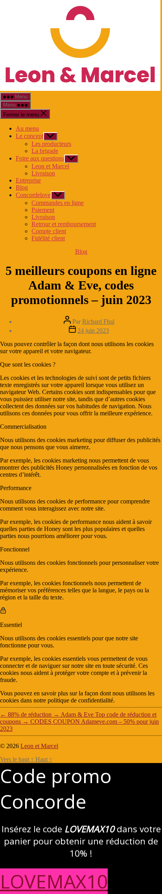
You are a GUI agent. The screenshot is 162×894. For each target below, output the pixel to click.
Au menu (27, 128)
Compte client (48, 231)
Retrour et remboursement (63, 224)
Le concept (29, 136)
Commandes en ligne (57, 202)
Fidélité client (48, 238)
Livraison (43, 173)
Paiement (42, 209)
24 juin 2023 (93, 330)
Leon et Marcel (50, 166)
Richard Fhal (98, 321)
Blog (22, 187)
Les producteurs (51, 143)
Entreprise (28, 180)
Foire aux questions (40, 158)
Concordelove (33, 195)
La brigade (44, 150)
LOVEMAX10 (54, 881)
